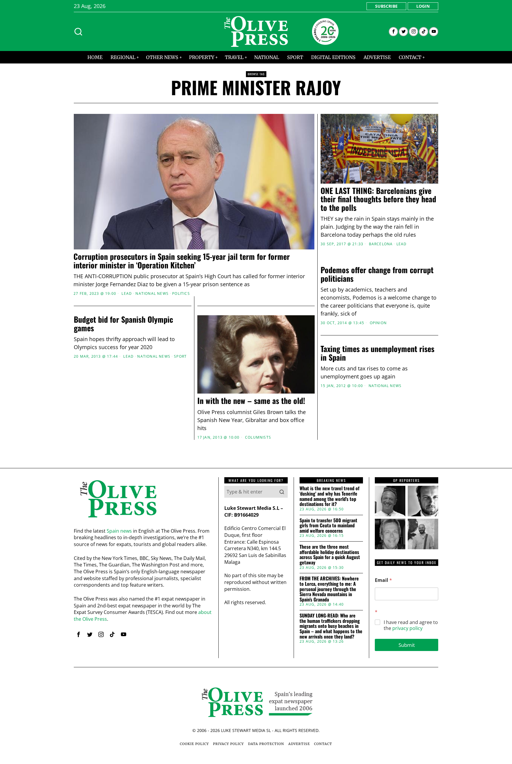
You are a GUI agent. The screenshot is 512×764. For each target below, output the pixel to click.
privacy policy (407, 628)
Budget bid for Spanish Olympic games (123, 323)
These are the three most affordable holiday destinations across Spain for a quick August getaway (330, 554)
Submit (407, 645)
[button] (282, 492)
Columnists (258, 437)
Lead (126, 293)
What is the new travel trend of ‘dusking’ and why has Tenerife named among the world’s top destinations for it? (329, 496)
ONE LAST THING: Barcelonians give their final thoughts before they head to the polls (378, 199)
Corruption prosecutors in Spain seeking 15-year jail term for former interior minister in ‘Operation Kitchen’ (181, 260)
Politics (181, 293)
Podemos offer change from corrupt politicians (377, 274)
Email (383, 580)
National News (152, 293)
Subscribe (386, 6)
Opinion (378, 323)
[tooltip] (393, 31)
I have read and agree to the (411, 625)
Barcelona (381, 244)
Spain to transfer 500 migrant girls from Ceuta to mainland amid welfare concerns (328, 526)
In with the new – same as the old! (251, 401)
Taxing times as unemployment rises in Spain (377, 353)
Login (423, 6)
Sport (180, 356)
